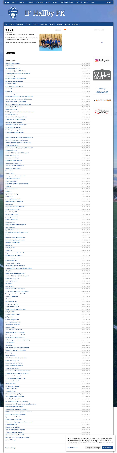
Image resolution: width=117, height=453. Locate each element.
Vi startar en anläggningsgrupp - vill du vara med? (19, 422)
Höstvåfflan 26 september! (12, 63)
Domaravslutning (10, 327)
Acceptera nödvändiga (93, 448)
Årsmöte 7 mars (9, 173)
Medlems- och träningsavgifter (13, 376)
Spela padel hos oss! (11, 150)
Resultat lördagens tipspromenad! (14, 240)
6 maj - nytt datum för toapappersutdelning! (17, 437)
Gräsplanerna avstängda (12, 324)
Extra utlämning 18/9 (11, 212)
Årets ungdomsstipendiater (13, 199)
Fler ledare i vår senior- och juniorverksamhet (18, 104)
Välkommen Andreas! (11, 189)
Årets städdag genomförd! (12, 258)
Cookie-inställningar (10, 448)
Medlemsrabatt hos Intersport (13, 160)
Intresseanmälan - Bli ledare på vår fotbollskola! (18, 268)
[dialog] (90, 443)
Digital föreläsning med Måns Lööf (14, 337)
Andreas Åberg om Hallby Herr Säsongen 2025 (18, 142)
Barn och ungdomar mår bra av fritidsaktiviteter (18, 99)
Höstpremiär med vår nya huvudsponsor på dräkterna (20, 404)
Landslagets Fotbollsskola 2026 (14, 81)
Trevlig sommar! (9, 342)
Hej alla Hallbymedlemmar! (12, 68)
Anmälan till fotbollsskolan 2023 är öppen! (17, 373)
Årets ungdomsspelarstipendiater (14, 396)
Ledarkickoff (8, 283)
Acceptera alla (107, 448)
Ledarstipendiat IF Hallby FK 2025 (14, 86)
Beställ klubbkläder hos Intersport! (15, 265)
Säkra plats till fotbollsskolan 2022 (14, 435)
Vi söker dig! (8, 353)
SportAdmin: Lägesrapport (12, 178)
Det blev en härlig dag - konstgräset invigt (16, 401)
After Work (8, 299)
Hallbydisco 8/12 (10, 312)
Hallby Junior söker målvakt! (13, 168)
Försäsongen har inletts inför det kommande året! (19, 96)
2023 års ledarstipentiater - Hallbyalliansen (17, 291)
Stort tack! (8, 186)
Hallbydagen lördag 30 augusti (13, 122)
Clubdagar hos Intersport (12, 145)
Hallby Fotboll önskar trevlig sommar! (15, 224)
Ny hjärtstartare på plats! (12, 386)
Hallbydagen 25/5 (10, 248)
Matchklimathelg (10, 76)
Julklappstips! (9, 196)
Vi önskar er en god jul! (11, 304)
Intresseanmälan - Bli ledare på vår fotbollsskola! (19, 148)
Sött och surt (8, 250)
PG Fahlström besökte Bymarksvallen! (16, 358)
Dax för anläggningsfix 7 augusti (14, 406)
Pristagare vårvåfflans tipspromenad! (15, 78)
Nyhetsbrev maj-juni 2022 (12, 427)
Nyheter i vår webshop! (11, 194)
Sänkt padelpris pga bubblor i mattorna (16, 409)
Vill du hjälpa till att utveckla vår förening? (16, 183)
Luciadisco (8, 191)
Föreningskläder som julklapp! (13, 394)
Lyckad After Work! (10, 383)
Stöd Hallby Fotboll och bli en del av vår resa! (17, 73)
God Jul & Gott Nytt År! (11, 94)
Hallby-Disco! (9, 204)
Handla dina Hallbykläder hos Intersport (16, 140)
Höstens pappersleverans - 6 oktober (15, 335)
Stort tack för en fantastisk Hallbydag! (15, 119)
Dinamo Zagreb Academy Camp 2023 (15, 350)
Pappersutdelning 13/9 (11, 219)
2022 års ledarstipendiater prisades (15, 378)
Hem (7, 2)
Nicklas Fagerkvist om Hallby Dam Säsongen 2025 (19, 137)
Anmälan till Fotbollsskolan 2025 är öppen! (17, 153)
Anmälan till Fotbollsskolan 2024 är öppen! (17, 276)
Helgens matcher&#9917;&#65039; (14, 207)
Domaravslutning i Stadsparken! (14, 201)
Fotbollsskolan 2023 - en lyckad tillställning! (17, 347)
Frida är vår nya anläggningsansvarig (15, 414)
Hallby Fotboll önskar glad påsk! (14, 365)
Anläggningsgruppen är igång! (13, 419)
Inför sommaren (9, 135)
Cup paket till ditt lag (11, 424)
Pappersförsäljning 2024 (12, 278)
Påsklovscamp (9, 286)
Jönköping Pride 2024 (11, 217)
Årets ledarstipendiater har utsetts (15, 429)
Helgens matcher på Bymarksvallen (15, 237)
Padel (86, 2)
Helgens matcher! (10, 355)
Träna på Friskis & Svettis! (12, 263)
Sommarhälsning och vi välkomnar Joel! (16, 124)
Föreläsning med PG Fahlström (13, 363)
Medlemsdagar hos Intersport (13, 255)
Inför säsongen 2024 (11, 260)
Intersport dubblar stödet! (12, 314)
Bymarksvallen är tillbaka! (12, 417)
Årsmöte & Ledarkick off (12, 381)
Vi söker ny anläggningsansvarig (14, 432)
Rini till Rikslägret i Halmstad (13, 127)
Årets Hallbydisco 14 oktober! (13, 330)
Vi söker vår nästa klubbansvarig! (14, 132)
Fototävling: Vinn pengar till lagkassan (15, 130)
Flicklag (21, 2)
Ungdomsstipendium (11, 109)
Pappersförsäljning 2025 (12, 155)
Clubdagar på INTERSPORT (12, 209)
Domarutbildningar (10, 440)
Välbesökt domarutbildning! (13, 163)
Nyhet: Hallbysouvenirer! (12, 230)
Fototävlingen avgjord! (11, 114)
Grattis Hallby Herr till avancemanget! (15, 101)
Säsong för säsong (10, 391)
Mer (92, 2)
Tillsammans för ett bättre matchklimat (16, 117)
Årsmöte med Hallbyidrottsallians (14, 165)
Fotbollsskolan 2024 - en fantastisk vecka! (16, 232)
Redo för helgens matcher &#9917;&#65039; (17, 340)
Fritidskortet (8, 91)
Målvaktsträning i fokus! (12, 158)
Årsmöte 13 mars (10, 89)
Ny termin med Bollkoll (11, 214)
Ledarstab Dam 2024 (11, 301)
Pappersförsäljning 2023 (12, 360)
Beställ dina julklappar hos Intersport (15, 309)
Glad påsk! (8, 271)
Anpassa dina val (73, 447)
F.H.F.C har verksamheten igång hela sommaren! (18, 412)
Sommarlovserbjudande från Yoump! (15, 71)
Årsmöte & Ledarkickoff (11, 296)
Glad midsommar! (10, 345)
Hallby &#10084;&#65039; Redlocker (15, 332)
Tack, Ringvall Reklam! (11, 281)
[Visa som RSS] (65, 30)
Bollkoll (9, 30)
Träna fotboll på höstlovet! (12, 399)
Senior (14, 2)
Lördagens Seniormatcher (12, 242)
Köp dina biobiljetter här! (12, 319)
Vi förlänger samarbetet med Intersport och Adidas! (19, 112)
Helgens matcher (10, 222)
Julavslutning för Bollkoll (12, 306)
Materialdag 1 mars (10, 171)
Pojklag (30, 2)
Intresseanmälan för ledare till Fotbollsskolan (18, 371)
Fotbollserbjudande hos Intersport (14, 289)
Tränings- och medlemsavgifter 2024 (15, 294)
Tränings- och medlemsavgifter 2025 (15, 176)
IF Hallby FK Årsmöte (11, 83)
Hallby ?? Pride (9, 66)
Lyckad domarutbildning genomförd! (15, 273)
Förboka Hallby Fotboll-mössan (14, 107)
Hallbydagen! (9, 245)
